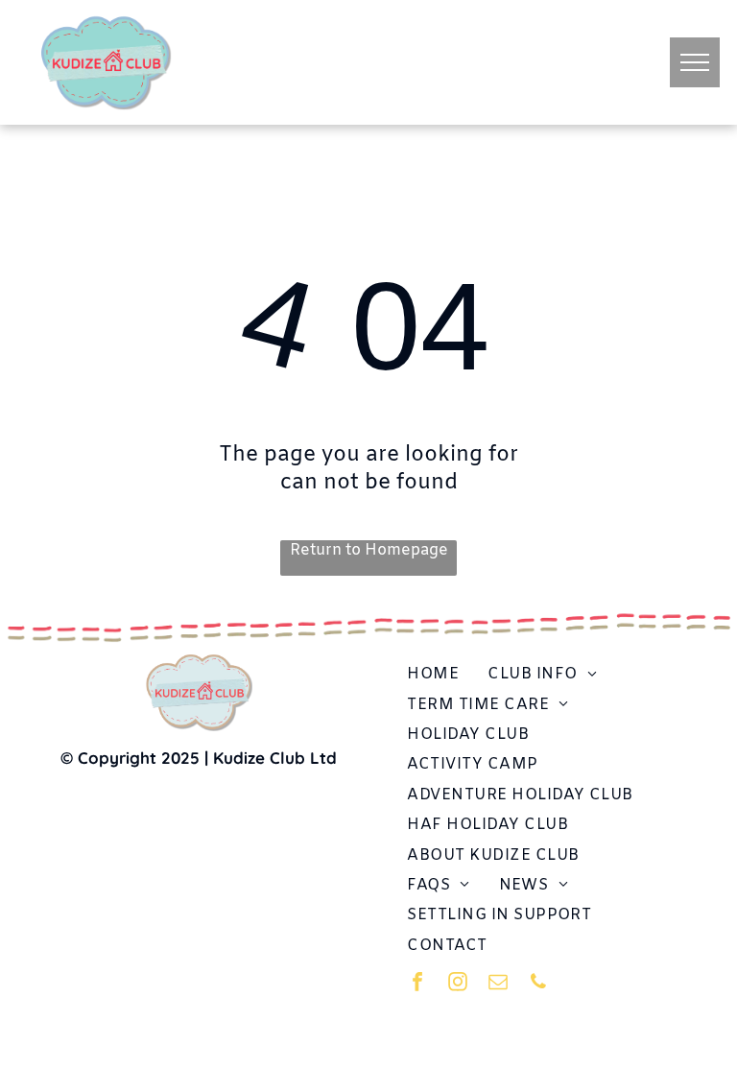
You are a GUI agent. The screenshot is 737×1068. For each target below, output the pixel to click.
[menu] (695, 62)
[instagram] (457, 984)
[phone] (538, 984)
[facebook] (417, 984)
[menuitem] (432, 674)
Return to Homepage (369, 550)
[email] (498, 984)
